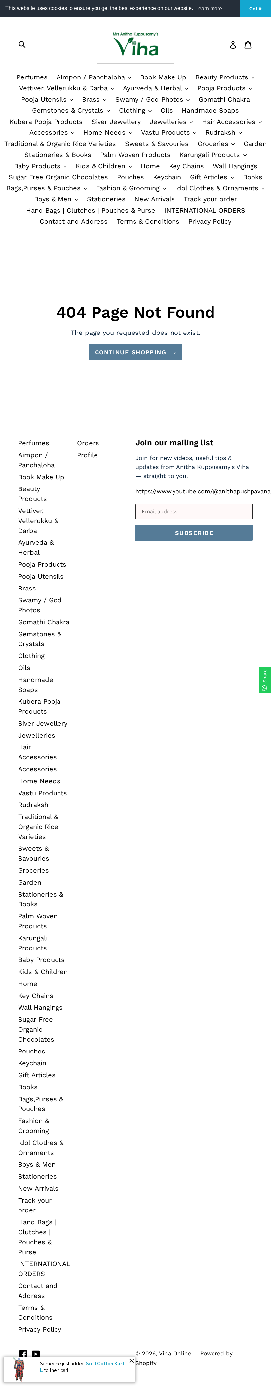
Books (252, 177)
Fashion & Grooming (129, 188)
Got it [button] (255, 8)
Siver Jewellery (116, 122)
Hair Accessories (230, 122)
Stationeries (106, 199)
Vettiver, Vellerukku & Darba (64, 88)
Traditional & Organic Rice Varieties (60, 144)
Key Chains (186, 166)
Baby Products (38, 166)
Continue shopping (130, 352)
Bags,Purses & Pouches (44, 188)
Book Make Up (163, 77)
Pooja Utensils (45, 99)
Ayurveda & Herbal (153, 88)
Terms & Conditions (148, 221)
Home (150, 166)
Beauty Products (223, 77)
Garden (255, 144)
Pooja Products (222, 88)
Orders (88, 443)
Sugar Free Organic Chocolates (58, 177)
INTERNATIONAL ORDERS (204, 210)
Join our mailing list (174, 442)
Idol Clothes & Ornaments (218, 188)
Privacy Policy (209, 221)
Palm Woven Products (135, 155)
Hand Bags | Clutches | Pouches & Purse (90, 210)
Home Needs (105, 132)
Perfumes (32, 77)
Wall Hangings (235, 166)
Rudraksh (221, 132)
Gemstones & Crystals (69, 110)
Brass (92, 99)
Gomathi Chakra (224, 99)
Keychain (167, 177)
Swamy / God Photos (150, 99)
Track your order (210, 199)
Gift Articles (210, 177)
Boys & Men (54, 199)
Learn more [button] (208, 8)
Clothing (133, 110)
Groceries (214, 144)
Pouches (130, 177)
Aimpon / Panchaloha (92, 77)
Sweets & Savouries (157, 144)
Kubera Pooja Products (46, 122)
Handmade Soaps (210, 110)
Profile (87, 455)
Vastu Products (166, 132)
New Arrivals (155, 199)
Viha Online (175, 1353)
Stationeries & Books (57, 155)
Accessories (49, 132)
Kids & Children (102, 166)
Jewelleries (169, 122)
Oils (167, 110)
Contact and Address (74, 221)
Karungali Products (210, 155)
